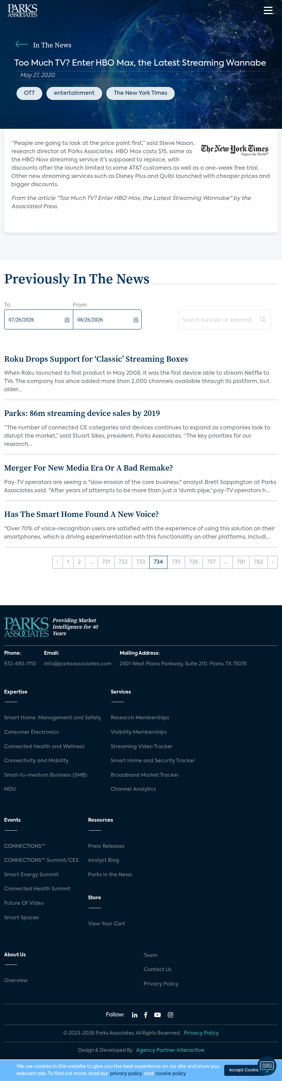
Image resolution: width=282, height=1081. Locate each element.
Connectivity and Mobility (36, 760)
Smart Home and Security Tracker (153, 760)
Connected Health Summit (37, 889)
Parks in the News (110, 874)
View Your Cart (106, 924)
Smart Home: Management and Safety (52, 718)
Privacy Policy (161, 984)
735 (176, 562)
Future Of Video (24, 903)
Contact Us (158, 969)
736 (193, 562)
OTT (29, 93)
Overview (16, 980)
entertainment (74, 93)
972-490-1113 (20, 664)
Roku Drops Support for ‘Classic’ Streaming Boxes (96, 358)
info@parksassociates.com (77, 664)
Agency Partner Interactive (170, 1050)
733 (140, 562)
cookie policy (170, 1073)
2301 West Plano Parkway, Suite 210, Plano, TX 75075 (183, 664)
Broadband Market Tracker (145, 775)
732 (123, 562)
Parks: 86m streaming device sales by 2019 (82, 413)
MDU (10, 789)
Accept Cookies (245, 1070)
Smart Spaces (21, 917)
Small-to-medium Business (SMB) (45, 775)
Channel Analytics (133, 789)
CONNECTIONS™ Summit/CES (41, 860)
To (7, 305)
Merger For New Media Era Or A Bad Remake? (88, 467)
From (80, 305)
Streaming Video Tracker (142, 746)
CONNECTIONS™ (24, 846)
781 (241, 562)
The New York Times (140, 93)
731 (106, 562)
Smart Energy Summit (31, 874)
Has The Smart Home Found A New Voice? (81, 514)
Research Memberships (140, 718)
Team (151, 955)
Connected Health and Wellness (44, 746)
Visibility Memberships (139, 732)
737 (211, 562)
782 (258, 562)
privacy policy (126, 1073)
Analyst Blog (103, 860)
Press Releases (106, 846)
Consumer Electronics (31, 732)
